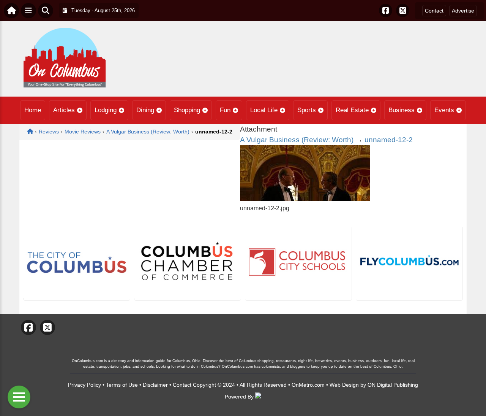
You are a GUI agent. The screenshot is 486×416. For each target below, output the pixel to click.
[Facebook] (385, 10)
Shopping (187, 110)
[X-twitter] (402, 10)
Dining (145, 110)
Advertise (463, 11)
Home (32, 110)
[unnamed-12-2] (305, 199)
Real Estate (352, 110)
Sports (306, 110)
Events (444, 110)
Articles (64, 110)
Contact (434, 11)
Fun (225, 110)
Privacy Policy (84, 385)
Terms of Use (122, 385)
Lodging (106, 110)
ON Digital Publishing (393, 385)
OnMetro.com (308, 385)
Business (401, 110)
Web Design (344, 385)
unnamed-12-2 (388, 140)
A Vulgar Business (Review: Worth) (296, 140)
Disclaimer (155, 385)
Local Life (264, 110)
